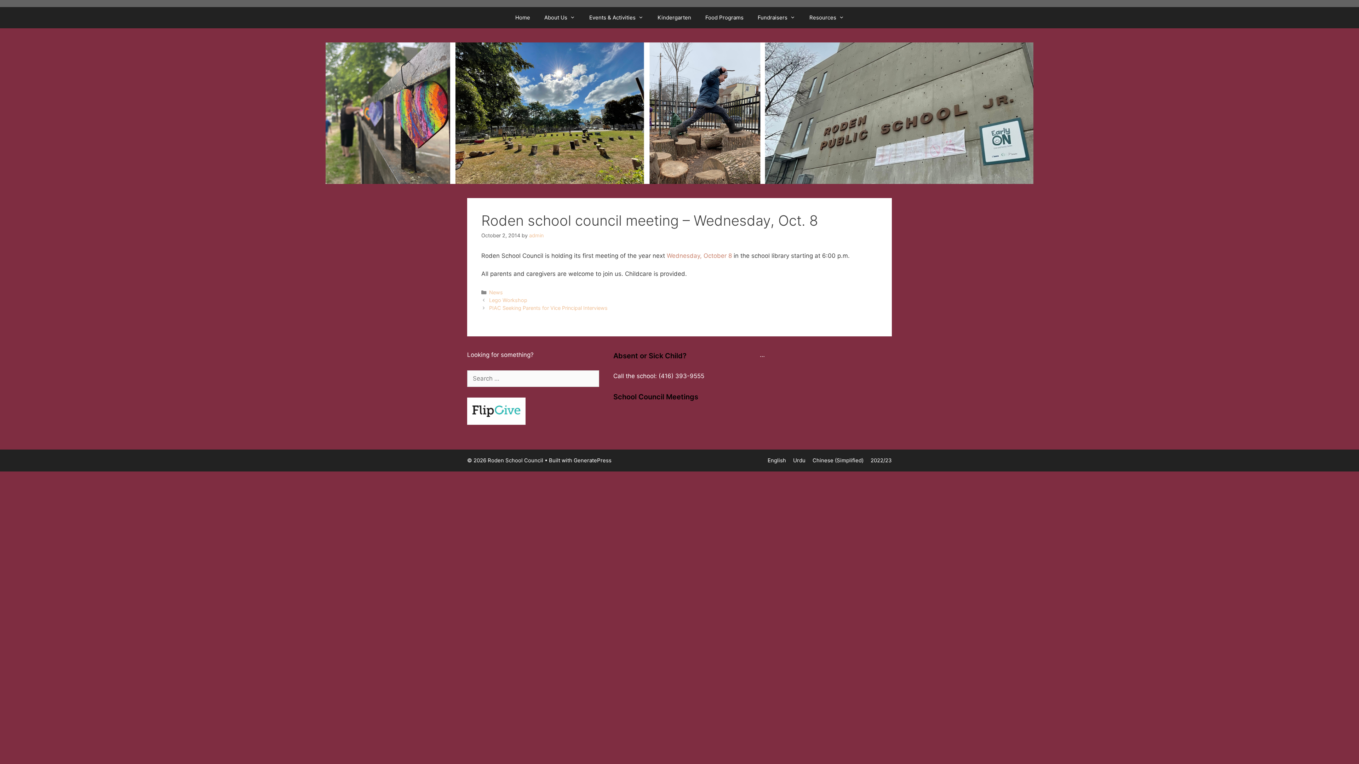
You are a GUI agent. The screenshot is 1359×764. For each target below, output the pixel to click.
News (496, 292)
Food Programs (724, 17)
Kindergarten (674, 17)
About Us (555, 17)
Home (522, 17)
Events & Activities (612, 17)
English (777, 460)
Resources (822, 17)
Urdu (799, 460)
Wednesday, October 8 (700, 255)
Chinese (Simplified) (838, 460)
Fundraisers (772, 17)
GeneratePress (593, 460)
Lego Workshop (508, 300)
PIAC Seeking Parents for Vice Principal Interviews (548, 308)
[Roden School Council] (679, 112)
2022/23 (881, 460)
